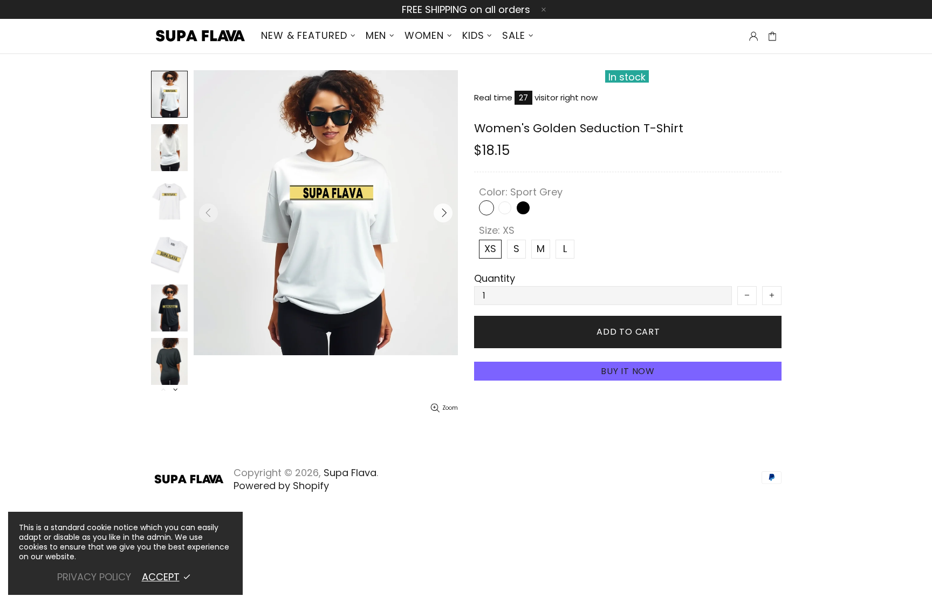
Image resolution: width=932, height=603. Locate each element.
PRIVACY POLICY (94, 577)
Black (523, 207)
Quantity (494, 278)
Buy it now (628, 371)
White (504, 207)
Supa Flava (199, 36)
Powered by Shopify (281, 485)
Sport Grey (486, 207)
